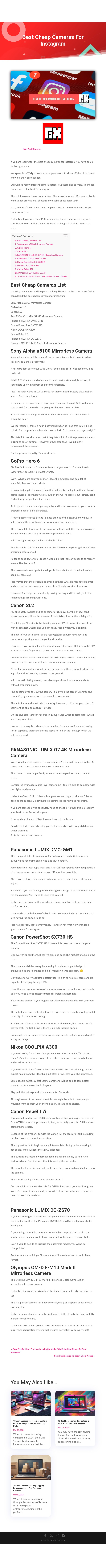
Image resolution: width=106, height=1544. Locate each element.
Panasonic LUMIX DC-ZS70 (31, 273)
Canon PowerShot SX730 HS (31, 262)
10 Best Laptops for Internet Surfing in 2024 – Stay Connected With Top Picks (30, 1423)
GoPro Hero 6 (24, 248)
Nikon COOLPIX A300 (28, 266)
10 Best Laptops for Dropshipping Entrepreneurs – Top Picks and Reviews (28, 1488)
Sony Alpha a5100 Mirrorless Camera (35, 244)
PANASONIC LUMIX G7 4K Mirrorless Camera (40, 255)
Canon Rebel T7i (25, 269)
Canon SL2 (22, 251)
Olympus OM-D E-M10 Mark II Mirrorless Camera (42, 276)
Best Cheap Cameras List (29, 241)
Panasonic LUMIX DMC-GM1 (31, 259)
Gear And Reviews (32, 149)
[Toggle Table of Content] (64, 236)
